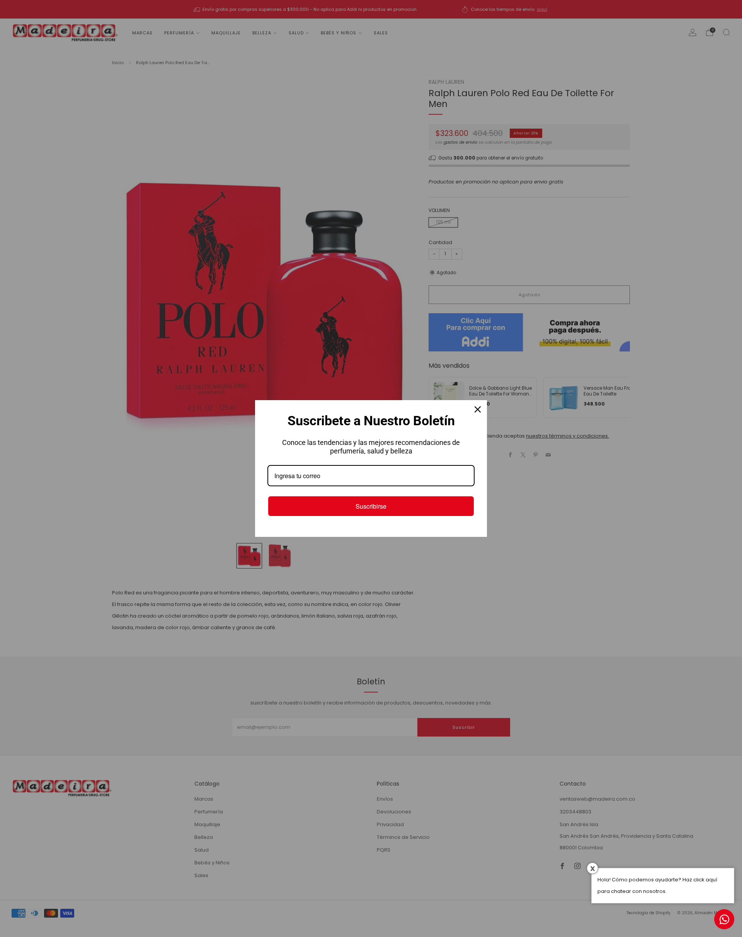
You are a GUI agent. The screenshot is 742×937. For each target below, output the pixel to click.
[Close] (477, 409)
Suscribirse (371, 506)
